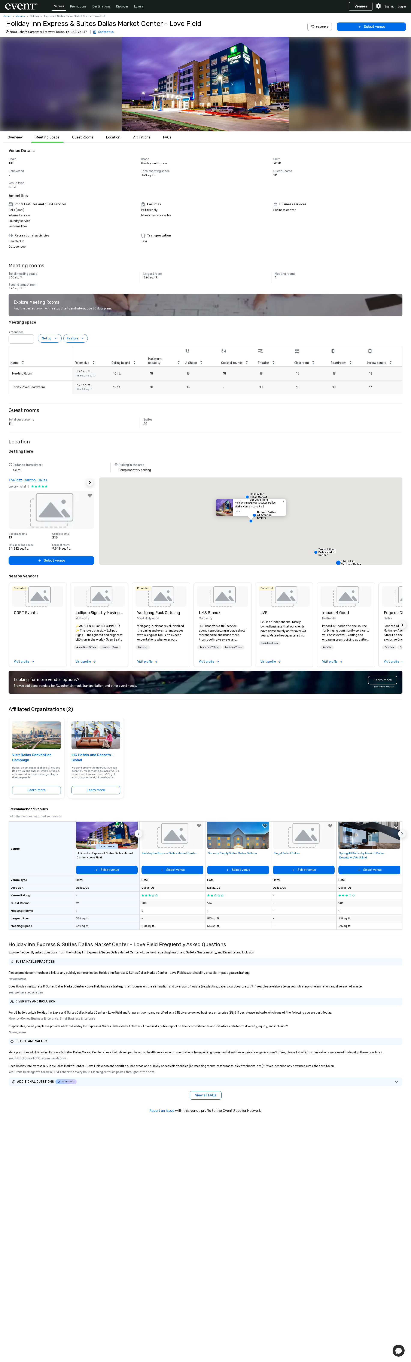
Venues (59, 6)
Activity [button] (327, 647)
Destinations (101, 6)
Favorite (322, 26)
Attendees (16, 332)
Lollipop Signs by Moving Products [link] (99, 612)
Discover (122, 6)
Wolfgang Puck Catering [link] (158, 612)
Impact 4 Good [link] (335, 612)
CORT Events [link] (25, 612)
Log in (402, 6)
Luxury (139, 6)
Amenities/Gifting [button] (86, 647)
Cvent (7, 16)
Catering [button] (142, 647)
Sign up (389, 6)
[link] (37, 596)
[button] (205, 84)
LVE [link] (264, 612)
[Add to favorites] (89, 495)
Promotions (78, 6)
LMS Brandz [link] (209, 612)
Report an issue (161, 1111)
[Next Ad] (89, 482)
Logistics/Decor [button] (110, 647)
